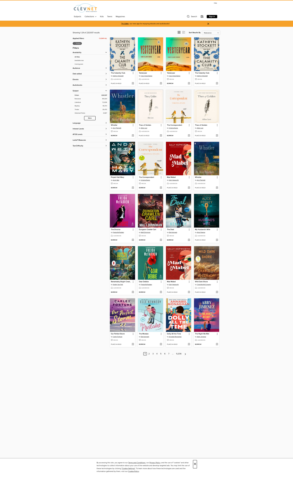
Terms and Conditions (136, 463)
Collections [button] (90, 16)
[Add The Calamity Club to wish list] (132, 83)
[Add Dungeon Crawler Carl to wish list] (160, 240)
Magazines (120, 16)
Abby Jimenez (201, 337)
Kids (102, 16)
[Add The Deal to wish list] (188, 240)
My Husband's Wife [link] (202, 230)
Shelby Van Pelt (118, 285)
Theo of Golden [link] (145, 125)
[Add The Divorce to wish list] (132, 240)
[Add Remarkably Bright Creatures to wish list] (132, 292)
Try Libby (125, 24)
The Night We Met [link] (202, 334)
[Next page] (185, 353)
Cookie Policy (133, 471)
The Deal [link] (170, 230)
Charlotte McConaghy (204, 285)
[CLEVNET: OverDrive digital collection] (85, 8)
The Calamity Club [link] (118, 73)
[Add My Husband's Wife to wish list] (217, 240)
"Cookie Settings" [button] (128, 468)
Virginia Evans (173, 128)
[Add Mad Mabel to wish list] (188, 187)
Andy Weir (116, 180)
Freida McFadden (118, 232)
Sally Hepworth (174, 180)
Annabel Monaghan (175, 337)
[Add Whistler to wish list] (132, 135)
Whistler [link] (114, 125)
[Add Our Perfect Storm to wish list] (132, 344)
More (90, 118)
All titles (77, 57)
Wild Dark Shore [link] (201, 282)
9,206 (179, 354)
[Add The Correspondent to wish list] (188, 135)
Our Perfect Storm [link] (118, 334)
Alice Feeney (201, 232)
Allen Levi (144, 128)
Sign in (212, 16)
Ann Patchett (117, 128)
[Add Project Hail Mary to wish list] (132, 187)
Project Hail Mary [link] (117, 177)
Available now (79, 60)
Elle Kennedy (173, 232)
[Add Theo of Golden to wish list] (160, 135)
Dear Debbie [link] (144, 282)
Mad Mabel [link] (171, 177)
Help (215, 3)
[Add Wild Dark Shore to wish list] (217, 292)
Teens (109, 16)
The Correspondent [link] (174, 125)
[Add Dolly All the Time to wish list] (188, 344)
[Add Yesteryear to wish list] (160, 83)
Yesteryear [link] (143, 73)
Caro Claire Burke (146, 76)
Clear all (103, 38)
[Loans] (202, 17)
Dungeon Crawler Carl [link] (147, 230)
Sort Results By (195, 33)
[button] (192, 17)
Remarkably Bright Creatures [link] (121, 282)
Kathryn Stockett (118, 76)
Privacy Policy (154, 463)
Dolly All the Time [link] (174, 334)
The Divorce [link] (115, 230)
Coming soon (79, 64)
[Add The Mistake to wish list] (160, 344)
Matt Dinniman (145, 232)
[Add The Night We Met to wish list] (217, 344)
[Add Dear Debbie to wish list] (160, 292)
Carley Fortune (117, 337)
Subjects (77, 16)
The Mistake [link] (143, 334)
